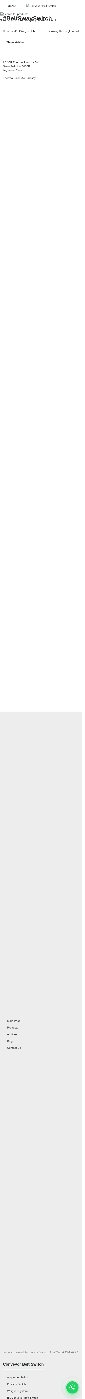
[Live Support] (72, 1387)
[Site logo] (41, 5)
